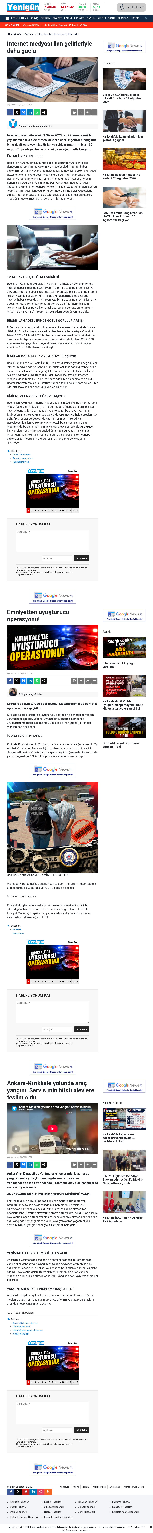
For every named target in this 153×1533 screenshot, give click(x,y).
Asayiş (34, 18)
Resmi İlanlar (19, 18)
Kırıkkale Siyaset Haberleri (24, 1517)
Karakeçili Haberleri (122, 1507)
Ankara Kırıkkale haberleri (25, 1323)
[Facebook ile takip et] (10, 1492)
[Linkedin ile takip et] (33, 1492)
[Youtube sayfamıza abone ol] (25, 1492)
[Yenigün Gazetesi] (23, 7)
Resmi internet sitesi (23, 458)
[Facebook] (10, 112)
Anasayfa (64, 1487)
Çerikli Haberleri (86, 1512)
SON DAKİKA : (13, 25)
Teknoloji (124, 18)
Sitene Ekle (115, 1487)
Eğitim (68, 18)
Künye (76, 1487)
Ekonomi (79, 18)
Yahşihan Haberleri (87, 1501)
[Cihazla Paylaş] (44, 112)
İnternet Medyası (21, 462)
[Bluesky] (23, 112)
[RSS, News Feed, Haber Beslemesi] (48, 1492)
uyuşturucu (18, 933)
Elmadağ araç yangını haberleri (28, 1330)
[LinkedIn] (30, 112)
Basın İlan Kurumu (22, 454)
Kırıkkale (17, 929)
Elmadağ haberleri (21, 1326)
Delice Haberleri (18, 1512)
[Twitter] (17, 112)
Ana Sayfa (16, 34)
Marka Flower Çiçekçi (134, 1487)
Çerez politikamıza (74, 1530)
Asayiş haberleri (21, 1333)
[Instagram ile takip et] (40, 1492)
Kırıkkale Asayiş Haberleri (125, 1512)
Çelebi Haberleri (86, 1507)
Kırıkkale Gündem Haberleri (58, 1517)
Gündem (45, 18)
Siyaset (57, 18)
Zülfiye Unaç (26, 694)
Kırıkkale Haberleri (19, 1501)
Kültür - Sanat (106, 18)
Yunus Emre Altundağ (31, 126)
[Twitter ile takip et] (18, 1492)
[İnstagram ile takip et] (146, 18)
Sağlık (91, 18)
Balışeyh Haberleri (121, 1501)
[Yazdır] (74, 112)
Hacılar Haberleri (52, 1512)
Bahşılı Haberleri (18, 1507)
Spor (135, 18)
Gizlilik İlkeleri (99, 1487)
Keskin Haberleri (52, 1501)
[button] (81, 112)
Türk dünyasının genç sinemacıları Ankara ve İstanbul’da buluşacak (57, 25)
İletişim (86, 1487)
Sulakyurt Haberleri (54, 1507)
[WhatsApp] (37, 112)
